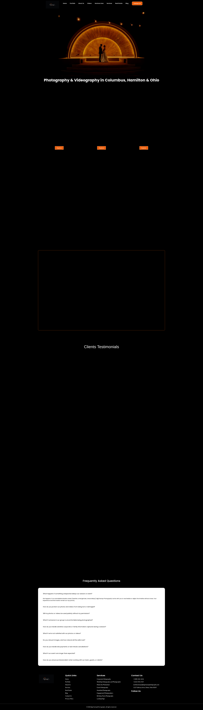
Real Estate (118, 3)
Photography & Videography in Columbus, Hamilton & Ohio (101, 80)
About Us (81, 3)
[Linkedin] (142, 696)
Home (65, 3)
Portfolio (72, 3)
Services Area (99, 3)
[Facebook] (138, 696)
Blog (127, 3)
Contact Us (137, 3)
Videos (89, 3)
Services (109, 3)
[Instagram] (133, 696)
